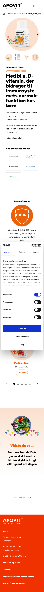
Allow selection (22, 336)
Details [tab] (22, 252)
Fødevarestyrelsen (24, 497)
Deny (22, 344)
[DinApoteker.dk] (13, 176)
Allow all (22, 328)
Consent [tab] (8, 252)
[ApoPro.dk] (30, 156)
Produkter (12, 14)
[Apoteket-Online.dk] (13, 166)
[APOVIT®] (12, 6)
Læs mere (22, 373)
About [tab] (36, 252)
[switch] (37, 302)
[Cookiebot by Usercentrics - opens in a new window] (31, 245)
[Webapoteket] (13, 156)
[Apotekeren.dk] (30, 166)
